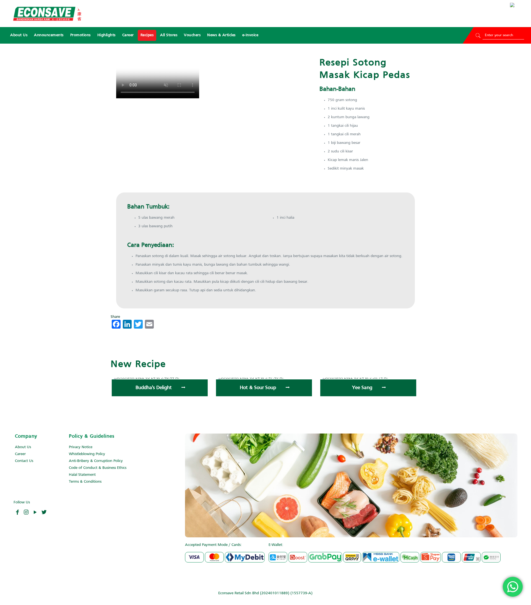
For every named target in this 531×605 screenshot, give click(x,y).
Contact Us (24, 461)
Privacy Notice (80, 447)
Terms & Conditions (85, 482)
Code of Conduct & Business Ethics (97, 468)
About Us (23, 447)
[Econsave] (47, 13)
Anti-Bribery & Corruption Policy (96, 461)
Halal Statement (82, 475)
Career (20, 454)
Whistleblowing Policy (87, 454)
